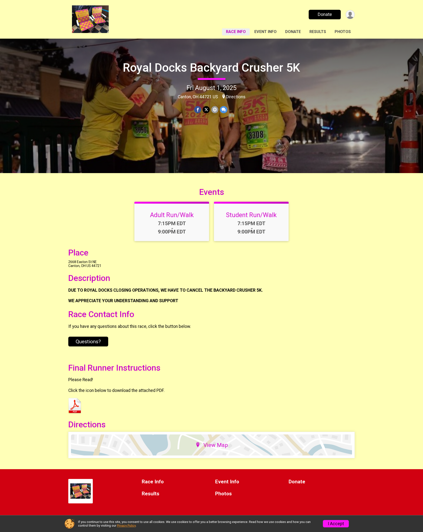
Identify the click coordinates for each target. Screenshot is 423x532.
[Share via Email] (214, 109)
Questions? (88, 341)
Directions (236, 96)
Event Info (265, 31)
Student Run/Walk (251, 215)
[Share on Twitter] (206, 109)
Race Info (236, 31)
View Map (215, 445)
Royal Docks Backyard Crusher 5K (211, 68)
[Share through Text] (223, 109)
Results (317, 31)
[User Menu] (350, 14)
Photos (343, 31)
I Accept (336, 523)
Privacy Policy (126, 525)
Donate (325, 14)
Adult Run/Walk (172, 215)
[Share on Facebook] (197, 109)
